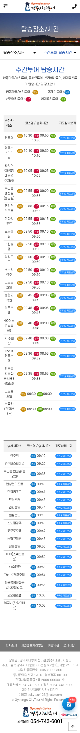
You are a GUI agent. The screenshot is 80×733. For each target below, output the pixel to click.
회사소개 (11, 645)
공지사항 (68, 645)
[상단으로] (72, 726)
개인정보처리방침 (32, 645)
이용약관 (53, 645)
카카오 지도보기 (67, 138)
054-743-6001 (46, 721)
